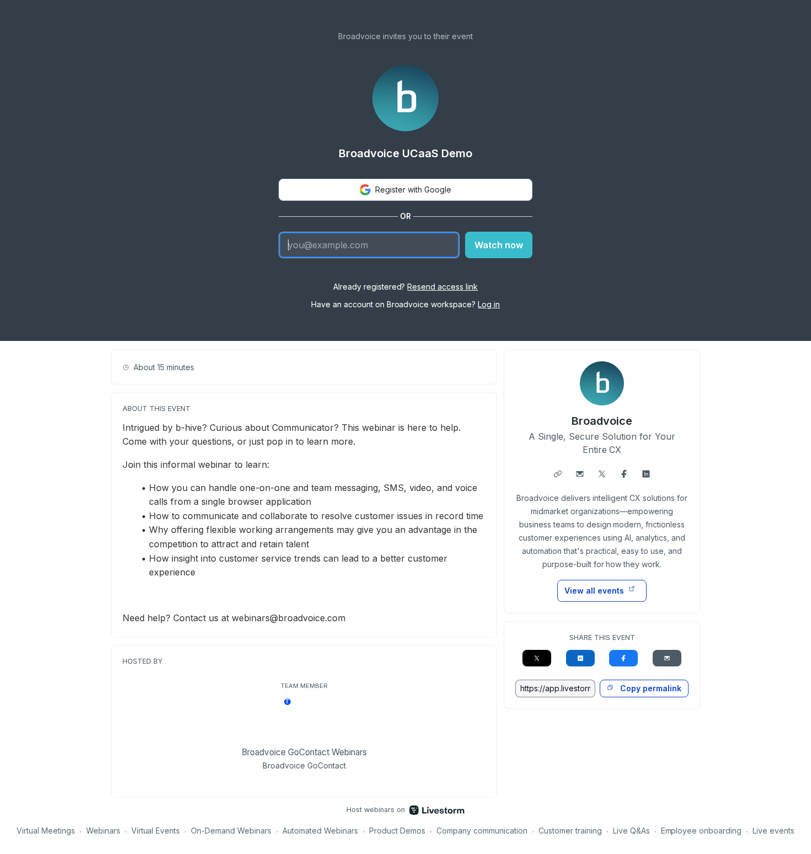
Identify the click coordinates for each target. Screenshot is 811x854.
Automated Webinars (320, 830)
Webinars (103, 830)
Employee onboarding (701, 830)
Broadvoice (602, 421)
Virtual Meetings (46, 830)
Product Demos (397, 830)
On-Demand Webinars (231, 830)
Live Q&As (631, 830)
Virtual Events (155, 830)
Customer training (570, 830)
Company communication (481, 830)
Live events (773, 830)
